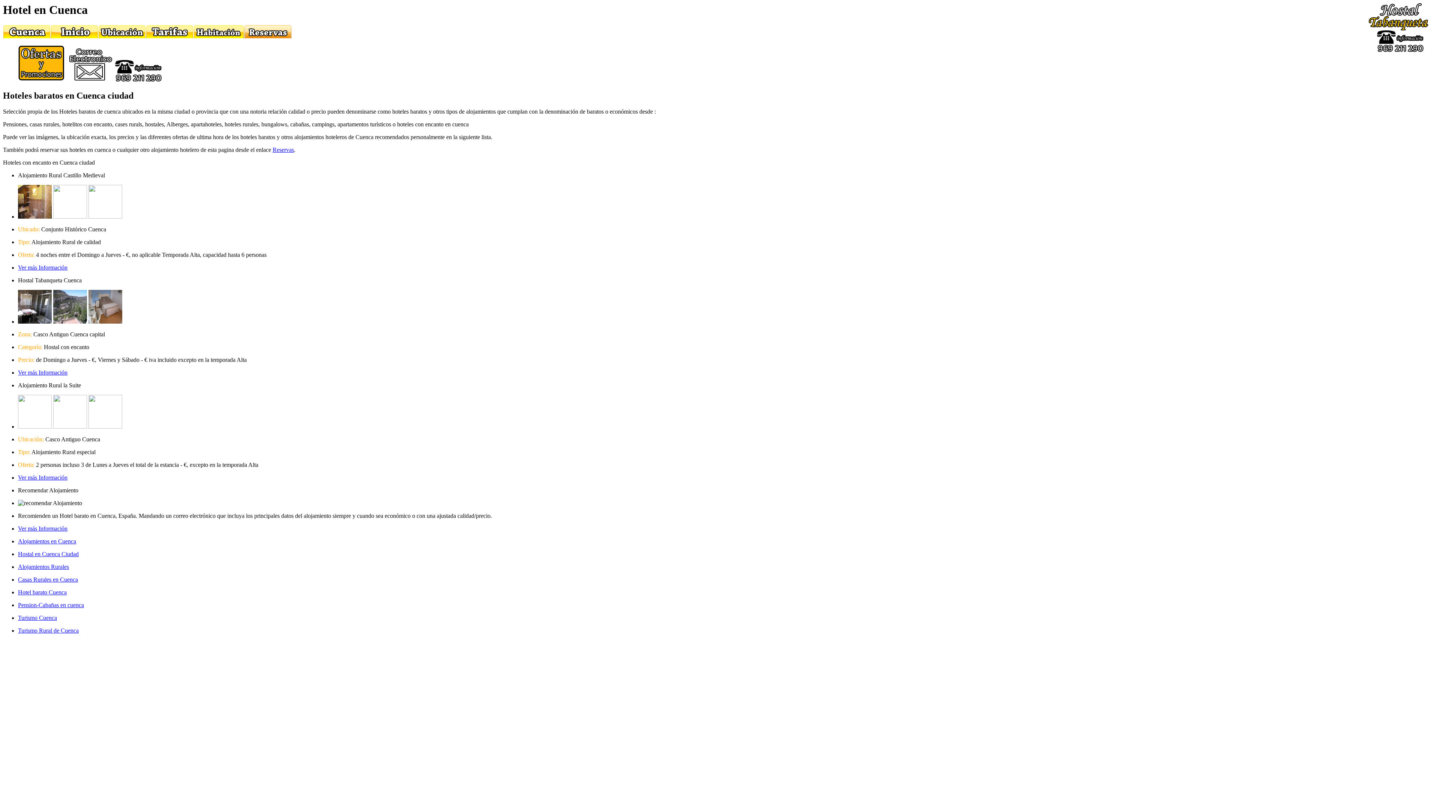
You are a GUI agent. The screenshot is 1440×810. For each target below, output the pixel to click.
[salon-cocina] (105, 426)
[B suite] (35, 426)
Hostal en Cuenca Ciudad (48, 554)
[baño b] (70, 426)
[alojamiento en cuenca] (219, 36)
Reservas (283, 150)
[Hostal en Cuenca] (74, 36)
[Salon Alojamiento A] (105, 216)
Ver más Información (43, 267)
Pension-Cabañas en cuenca (51, 605)
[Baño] (35, 321)
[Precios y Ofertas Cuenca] (170, 36)
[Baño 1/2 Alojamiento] (35, 216)
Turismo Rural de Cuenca (48, 630)
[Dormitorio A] (70, 216)
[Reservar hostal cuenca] (268, 36)
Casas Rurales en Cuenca (48, 579)
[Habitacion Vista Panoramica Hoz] (70, 321)
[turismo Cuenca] (27, 36)
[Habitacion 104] (105, 321)
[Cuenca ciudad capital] (122, 36)
